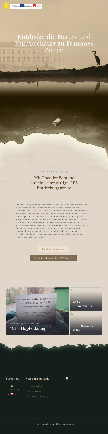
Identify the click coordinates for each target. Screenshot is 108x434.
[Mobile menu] (103, 6)
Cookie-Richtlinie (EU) (41, 397)
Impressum (36, 391)
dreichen (17, 323)
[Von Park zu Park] (22, 6)
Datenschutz (36, 386)
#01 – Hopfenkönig (27, 328)
